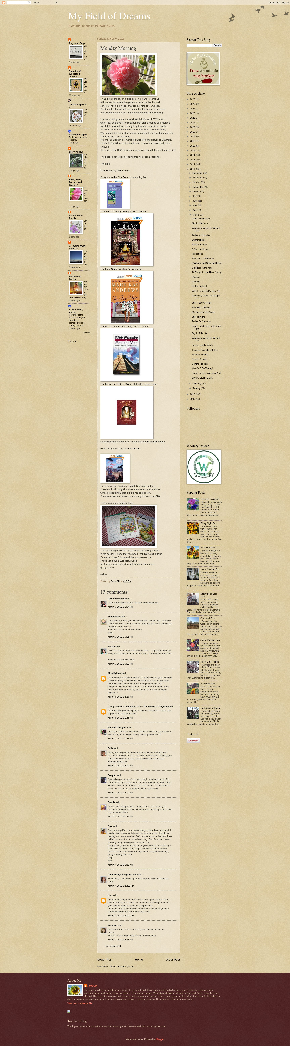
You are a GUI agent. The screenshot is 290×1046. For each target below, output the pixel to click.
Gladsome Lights (78, 134)
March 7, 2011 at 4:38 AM (120, 738)
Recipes (196, 277)
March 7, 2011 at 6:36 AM (120, 865)
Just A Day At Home (202, 303)
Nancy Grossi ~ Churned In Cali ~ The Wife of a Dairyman (138, 706)
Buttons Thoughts (117, 727)
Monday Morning (200, 354)
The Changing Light (86, 161)
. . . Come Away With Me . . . (77, 247)
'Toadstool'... (86, 112)
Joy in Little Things (209, 662)
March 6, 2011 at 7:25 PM (120, 664)
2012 (193, 164)
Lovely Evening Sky (85, 258)
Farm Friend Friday (201, 218)
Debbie (111, 802)
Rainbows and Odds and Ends (206, 263)
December (198, 173)
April (195, 210)
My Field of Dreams (109, 15)
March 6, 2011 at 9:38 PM (120, 717)
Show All (87, 332)
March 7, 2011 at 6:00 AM (120, 765)
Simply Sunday (199, 244)
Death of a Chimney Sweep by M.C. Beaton (123, 211)
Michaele (112, 925)
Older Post (173, 959)
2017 (193, 141)
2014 (193, 155)
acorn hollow (76, 152)
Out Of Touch (85, 225)
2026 (193, 99)
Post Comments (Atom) (121, 966)
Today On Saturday (201, 321)
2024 (193, 108)
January (197, 388)
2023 (193, 113)
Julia (110, 748)
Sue (110, 826)
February (197, 383)
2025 (193, 104)
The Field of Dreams (202, 307)
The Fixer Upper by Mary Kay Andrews (120, 269)
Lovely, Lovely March (202, 345)
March (196, 215)
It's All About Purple (76, 217)
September (198, 187)
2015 (193, 150)
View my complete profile (79, 1003)
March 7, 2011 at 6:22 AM (120, 816)
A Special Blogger (200, 249)
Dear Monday (198, 240)
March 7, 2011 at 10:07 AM (121, 915)
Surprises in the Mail (202, 267)
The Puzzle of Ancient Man (114, 326)
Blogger (160, 1039)
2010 (193, 394)
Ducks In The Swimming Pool (206, 373)
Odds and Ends (207, 618)
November (198, 177)
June (195, 201)
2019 (193, 132)
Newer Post (104, 959)
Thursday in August (209, 499)
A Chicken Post (207, 547)
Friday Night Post (208, 523)
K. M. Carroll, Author (76, 311)
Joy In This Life (199, 333)
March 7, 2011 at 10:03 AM (121, 886)
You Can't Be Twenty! (202, 368)
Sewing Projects (200, 364)
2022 (193, 118)
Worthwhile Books (75, 277)
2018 (193, 136)
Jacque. (112, 775)
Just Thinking (198, 317)
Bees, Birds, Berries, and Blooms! (75, 182)
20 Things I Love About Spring (206, 272)
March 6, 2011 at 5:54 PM (120, 607)
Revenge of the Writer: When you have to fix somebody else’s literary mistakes (77, 320)
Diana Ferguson (116, 598)
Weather (196, 281)
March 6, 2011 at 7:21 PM (120, 636)
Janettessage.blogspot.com (122, 874)
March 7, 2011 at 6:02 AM (120, 792)
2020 (193, 127)
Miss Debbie (114, 673)
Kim (110, 895)
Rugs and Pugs (77, 43)
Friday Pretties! (199, 286)
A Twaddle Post (207, 683)
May (195, 205)
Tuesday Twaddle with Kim (205, 350)
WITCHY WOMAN (85, 86)
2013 (193, 159)
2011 (193, 169)
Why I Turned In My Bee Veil (206, 291)
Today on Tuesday (201, 235)
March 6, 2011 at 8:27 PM (120, 696)
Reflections (197, 254)
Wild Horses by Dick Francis (115, 170)
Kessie (111, 646)
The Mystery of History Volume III (118, 384)
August (196, 191)
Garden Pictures (200, 223)
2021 (193, 122)
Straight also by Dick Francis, (115, 177)
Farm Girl (92, 986)
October (197, 182)
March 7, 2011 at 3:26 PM (120, 939)
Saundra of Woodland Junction (75, 74)
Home (139, 959)
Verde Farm (114, 616)
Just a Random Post (210, 640)
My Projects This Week (203, 312)
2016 (193, 146)
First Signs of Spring (210, 708)
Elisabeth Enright (131, 448)
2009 (193, 399)
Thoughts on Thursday (203, 258)
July (195, 196)
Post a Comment (113, 946)
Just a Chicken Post (210, 569)
